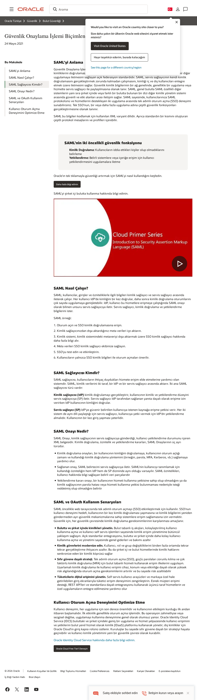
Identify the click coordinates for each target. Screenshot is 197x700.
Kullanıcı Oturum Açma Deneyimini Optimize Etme (26, 111)
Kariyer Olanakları (146, 671)
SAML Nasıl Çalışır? (21, 77)
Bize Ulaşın (34, 676)
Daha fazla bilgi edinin (67, 184)
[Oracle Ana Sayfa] (31, 9)
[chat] (96, 693)
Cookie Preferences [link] (99, 671)
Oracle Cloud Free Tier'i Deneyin (72, 648)
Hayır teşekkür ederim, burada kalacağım (119, 57)
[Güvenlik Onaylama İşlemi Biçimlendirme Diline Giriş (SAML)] (123, 237)
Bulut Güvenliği (52, 21)
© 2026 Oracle (12, 670)
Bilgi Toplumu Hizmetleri (73, 671)
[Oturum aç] (177, 9)
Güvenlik (32, 21)
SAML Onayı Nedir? (21, 91)
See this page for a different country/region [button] (116, 67)
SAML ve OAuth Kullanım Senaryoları (25, 100)
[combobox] (98, 9)
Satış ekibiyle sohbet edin (120, 693)
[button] (11, 9)
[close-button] (188, 693)
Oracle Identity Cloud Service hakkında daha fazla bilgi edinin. (94, 640)
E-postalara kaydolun (169, 671)
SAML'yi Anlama (19, 71)
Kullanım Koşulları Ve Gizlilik (42, 671)
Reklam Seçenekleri (123, 671)
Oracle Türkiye (13, 21)
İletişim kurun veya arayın (166, 693)
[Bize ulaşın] (185, 9)
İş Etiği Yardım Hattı (15, 676)
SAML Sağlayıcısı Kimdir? (25, 84)
